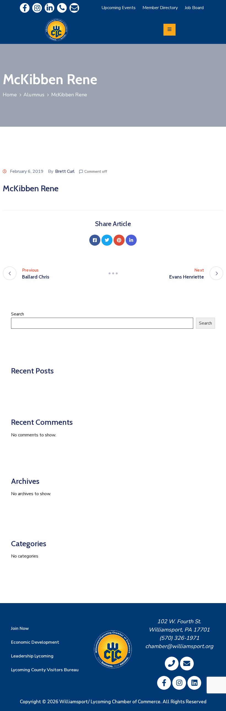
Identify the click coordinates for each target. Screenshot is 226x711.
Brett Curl (65, 171)
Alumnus (33, 94)
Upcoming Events (118, 8)
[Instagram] (37, 8)
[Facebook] (94, 240)
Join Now (20, 628)
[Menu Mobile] (169, 30)
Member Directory (160, 8)
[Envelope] (74, 8)
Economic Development (35, 642)
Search (17, 314)
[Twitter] (106, 240)
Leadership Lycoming (32, 656)
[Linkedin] (49, 8)
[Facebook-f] (24, 8)
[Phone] (62, 8)
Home (10, 94)
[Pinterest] (119, 240)
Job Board (194, 8)
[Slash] (113, 273)
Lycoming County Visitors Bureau (45, 670)
